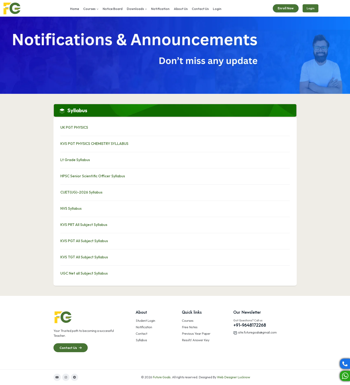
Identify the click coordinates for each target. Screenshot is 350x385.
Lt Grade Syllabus (75, 159)
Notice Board (113, 9)
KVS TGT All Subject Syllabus (84, 257)
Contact (141, 334)
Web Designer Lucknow (233, 377)
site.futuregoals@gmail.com (257, 332)
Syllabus (141, 340)
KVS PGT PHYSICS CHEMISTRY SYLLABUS (94, 143)
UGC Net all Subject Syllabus (84, 273)
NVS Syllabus (71, 208)
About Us (181, 9)
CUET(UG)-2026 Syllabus (81, 192)
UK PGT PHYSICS (74, 127)
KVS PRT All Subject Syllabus (83, 224)
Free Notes (189, 327)
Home (74, 9)
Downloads (135, 9)
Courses (89, 9)
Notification (160, 9)
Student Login (145, 321)
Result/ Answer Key (195, 340)
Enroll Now (286, 8)
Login (217, 9)
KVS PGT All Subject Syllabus (84, 240)
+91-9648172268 (249, 325)
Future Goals (162, 377)
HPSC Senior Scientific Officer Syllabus (92, 176)
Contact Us (200, 9)
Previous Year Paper (196, 334)
